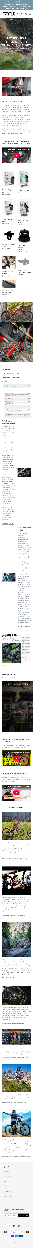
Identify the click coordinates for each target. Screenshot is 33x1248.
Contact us (8, 1176)
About (6, 1181)
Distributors (8, 1196)
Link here (5, 381)
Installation (8, 1191)
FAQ (5, 1186)
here (17, 678)
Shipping (7, 1201)
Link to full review (8, 523)
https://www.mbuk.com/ (10, 666)
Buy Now (7, 1172)
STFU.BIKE (19, 1242)
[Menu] (30, 14)
